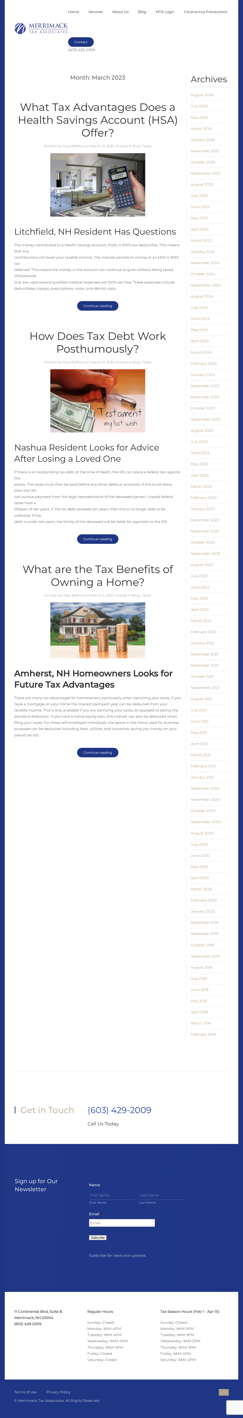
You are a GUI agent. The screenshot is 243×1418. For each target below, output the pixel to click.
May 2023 (199, 464)
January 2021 (202, 777)
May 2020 (199, 866)
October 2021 (202, 676)
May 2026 (199, 117)
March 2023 (201, 486)
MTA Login (165, 11)
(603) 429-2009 (119, 1110)
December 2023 (205, 386)
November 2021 (204, 665)
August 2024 (202, 296)
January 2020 (203, 911)
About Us (120, 11)
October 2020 (203, 810)
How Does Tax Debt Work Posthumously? (97, 342)
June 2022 (200, 587)
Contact (81, 42)
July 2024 (199, 307)
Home (73, 11)
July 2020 (199, 844)
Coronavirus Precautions (205, 11)
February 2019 (203, 1034)
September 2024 (206, 285)
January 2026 (203, 140)
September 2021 (205, 687)
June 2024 (200, 318)
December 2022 (205, 520)
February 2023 (203, 497)
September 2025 (205, 173)
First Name (98, 1202)
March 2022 (201, 620)
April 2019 (199, 1012)
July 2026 (199, 106)
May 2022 (199, 598)
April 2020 (200, 878)
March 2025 (201, 240)
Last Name (147, 1202)
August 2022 (202, 564)
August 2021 (201, 699)
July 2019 (199, 978)
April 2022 (200, 609)
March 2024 (201, 352)
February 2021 (203, 766)
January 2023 (203, 509)
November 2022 (205, 531)
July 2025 (199, 195)
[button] (224, 1392)
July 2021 (199, 710)
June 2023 (200, 453)
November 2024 (205, 263)
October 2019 (202, 945)
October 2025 (203, 162)
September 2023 (205, 419)
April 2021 (199, 743)
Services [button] (96, 11)
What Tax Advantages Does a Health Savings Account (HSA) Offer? (98, 119)
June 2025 (200, 206)
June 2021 (199, 721)
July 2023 (199, 441)
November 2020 (205, 799)
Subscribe (98, 1237)
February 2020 (204, 900)
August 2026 (202, 95)
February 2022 (204, 632)
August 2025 (202, 184)
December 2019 (204, 922)
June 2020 (200, 855)
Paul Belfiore (73, 146)
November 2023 (205, 397)
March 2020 (201, 889)
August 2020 (202, 833)
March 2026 (201, 128)
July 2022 (199, 576)
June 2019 (199, 989)
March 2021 (201, 755)
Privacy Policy (58, 1392)
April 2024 (200, 341)
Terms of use (25, 1392)
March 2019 (201, 1023)
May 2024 (199, 329)
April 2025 (200, 229)
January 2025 (203, 251)
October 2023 (203, 408)
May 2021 (199, 732)
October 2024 (203, 274)
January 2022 (203, 643)
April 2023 (200, 475)
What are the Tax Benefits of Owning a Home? (98, 575)
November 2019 (204, 933)
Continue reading (97, 306)
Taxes (146, 146)
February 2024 (204, 363)
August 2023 (202, 430)
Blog (142, 11)
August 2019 (201, 967)
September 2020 (206, 822)
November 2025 (205, 151)
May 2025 (199, 218)
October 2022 (203, 542)
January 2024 (203, 374)
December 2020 (205, 788)
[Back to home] (41, 28)
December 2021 (204, 654)
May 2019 (199, 1001)
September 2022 (205, 553)
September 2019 (205, 956)
